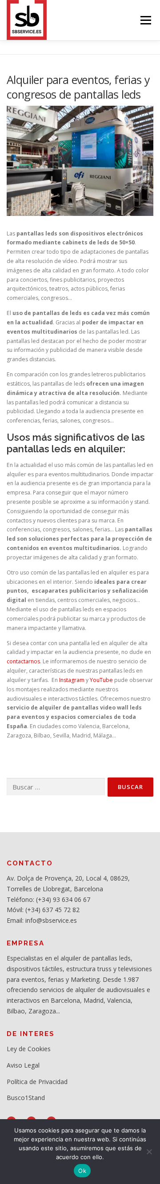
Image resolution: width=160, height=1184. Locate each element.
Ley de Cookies (29, 1048)
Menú (145, 20)
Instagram (71, 680)
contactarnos (23, 661)
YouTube (101, 680)
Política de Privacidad (37, 1081)
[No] (148, 1151)
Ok (82, 1170)
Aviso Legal (23, 1065)
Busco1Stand (26, 1097)
